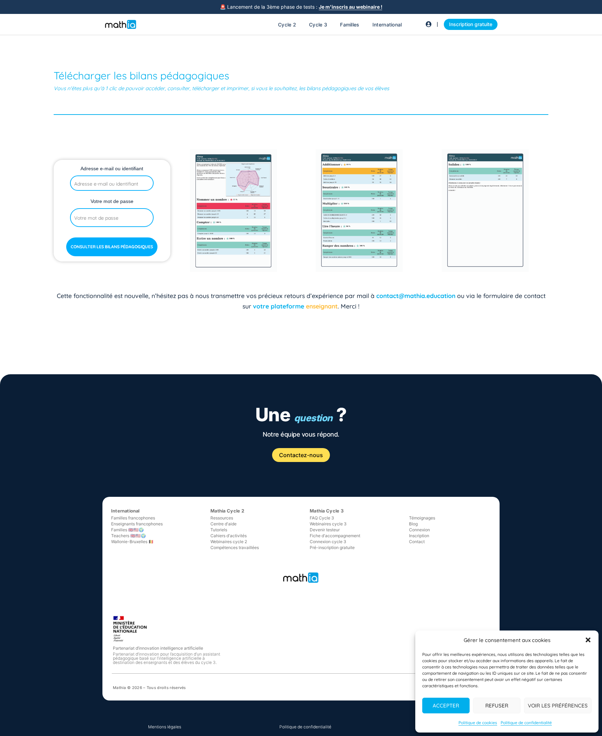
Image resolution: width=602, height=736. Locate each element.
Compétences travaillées (234, 547)
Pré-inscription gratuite (332, 547)
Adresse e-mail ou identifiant (111, 168)
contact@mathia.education (415, 295)
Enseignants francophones (137, 523)
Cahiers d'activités (228, 535)
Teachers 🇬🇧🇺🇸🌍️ (128, 535)
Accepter (446, 705)
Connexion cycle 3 (328, 541)
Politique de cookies (477, 722)
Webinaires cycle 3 (328, 523)
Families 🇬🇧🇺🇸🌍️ (127, 529)
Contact (417, 541)
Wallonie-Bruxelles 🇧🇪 (132, 541)
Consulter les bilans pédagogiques (112, 246)
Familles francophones (133, 517)
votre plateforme (279, 306)
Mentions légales (164, 726)
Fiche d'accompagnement (335, 535)
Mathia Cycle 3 (327, 511)
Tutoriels (218, 529)
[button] (588, 639)
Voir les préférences (558, 705)
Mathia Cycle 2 (227, 511)
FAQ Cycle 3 (322, 517)
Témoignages (422, 517)
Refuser (496, 705)
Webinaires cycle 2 (228, 541)
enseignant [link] (322, 306)
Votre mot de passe (112, 201)
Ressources (221, 517)
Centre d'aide (223, 523)
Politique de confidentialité (526, 722)
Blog (413, 523)
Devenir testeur (325, 529)
